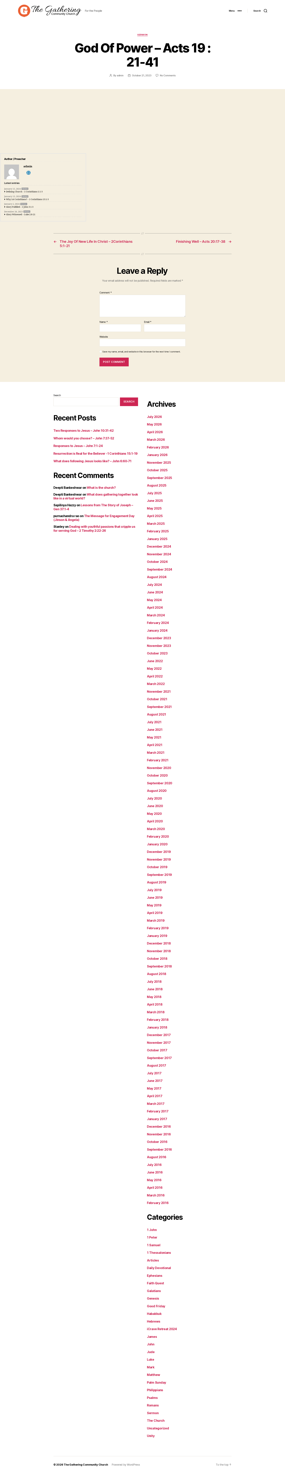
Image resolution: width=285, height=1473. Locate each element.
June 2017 (155, 1081)
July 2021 (154, 722)
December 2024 (159, 546)
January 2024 (157, 630)
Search (57, 395)
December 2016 (159, 1126)
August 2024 (157, 577)
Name (103, 322)
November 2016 (159, 1134)
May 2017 (154, 1088)
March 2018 (155, 1012)
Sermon (142, 34)
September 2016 (159, 1149)
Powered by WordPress (126, 1464)
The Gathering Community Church (86, 1464)
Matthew (153, 1375)
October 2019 (157, 867)
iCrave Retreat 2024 (162, 1329)
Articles (153, 1260)
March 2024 (156, 615)
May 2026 (154, 424)
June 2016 (155, 1172)
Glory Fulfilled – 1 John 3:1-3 (19, 207)
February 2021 (157, 760)
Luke (150, 1359)
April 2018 (154, 1004)
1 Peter (152, 1237)
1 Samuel (153, 1245)
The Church (155, 1420)
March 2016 (155, 1195)
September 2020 (159, 783)
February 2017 (157, 1111)
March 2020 (156, 829)
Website (103, 336)
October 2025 (157, 470)
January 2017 (157, 1119)
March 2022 (156, 684)
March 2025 (156, 524)
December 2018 (159, 943)
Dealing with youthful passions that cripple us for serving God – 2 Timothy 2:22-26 (94, 528)
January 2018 (157, 1027)
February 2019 (158, 928)
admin (120, 75)
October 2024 (157, 562)
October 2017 (157, 1050)
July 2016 (154, 1165)
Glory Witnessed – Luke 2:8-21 (20, 214)
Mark (151, 1367)
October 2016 (157, 1142)
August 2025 (156, 485)
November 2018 (159, 951)
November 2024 (159, 554)
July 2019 (154, 890)
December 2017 (159, 1035)
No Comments (167, 75)
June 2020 (155, 806)
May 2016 (154, 1180)
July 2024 (154, 585)
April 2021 (154, 745)
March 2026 (156, 439)
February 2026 (158, 447)
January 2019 (157, 936)
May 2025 (154, 508)
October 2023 (157, 653)
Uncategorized (158, 1428)
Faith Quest (155, 1283)
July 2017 (154, 1073)
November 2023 (159, 646)
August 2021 (156, 714)
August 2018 (156, 974)
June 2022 (155, 661)
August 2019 (156, 882)
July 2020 (154, 798)
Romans (153, 1405)
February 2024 (158, 623)
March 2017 (155, 1104)
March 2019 (155, 920)
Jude (151, 1352)
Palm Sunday (156, 1382)
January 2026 (157, 455)
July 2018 (154, 981)
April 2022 (155, 676)
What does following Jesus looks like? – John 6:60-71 (92, 461)
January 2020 (157, 844)
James (152, 1337)
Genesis (153, 1298)
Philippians (155, 1390)
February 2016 (158, 1203)
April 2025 (155, 516)
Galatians (154, 1291)
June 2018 (155, 989)
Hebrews (153, 1321)
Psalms (152, 1398)
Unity (151, 1436)
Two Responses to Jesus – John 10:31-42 (83, 430)
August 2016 (156, 1157)
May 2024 (154, 600)
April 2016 (154, 1187)
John (150, 1344)
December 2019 (159, 852)
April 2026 (155, 432)
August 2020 (157, 791)
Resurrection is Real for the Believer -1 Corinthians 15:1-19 (95, 453)
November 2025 (159, 462)
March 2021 (155, 753)
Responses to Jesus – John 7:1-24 (78, 446)
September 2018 (159, 966)
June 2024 (155, 592)
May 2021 (154, 737)
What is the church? (101, 488)
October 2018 (157, 959)
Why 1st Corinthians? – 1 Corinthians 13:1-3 (27, 199)
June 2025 (155, 501)
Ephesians (154, 1276)
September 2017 (159, 1058)
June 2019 (155, 897)
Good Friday (156, 1306)
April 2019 (154, 913)
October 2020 (157, 775)
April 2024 (155, 607)
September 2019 (159, 875)
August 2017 (156, 1065)
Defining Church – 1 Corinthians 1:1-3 (24, 191)
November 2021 (159, 691)
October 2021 (157, 699)
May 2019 (154, 905)
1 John (152, 1230)
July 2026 (154, 417)
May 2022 (154, 668)
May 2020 (154, 814)
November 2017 (159, 1043)
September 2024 (159, 569)
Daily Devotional (159, 1268)
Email (147, 322)
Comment (105, 292)
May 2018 (154, 997)
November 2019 (159, 859)
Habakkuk (154, 1314)
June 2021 (155, 730)
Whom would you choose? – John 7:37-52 (83, 438)
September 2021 (159, 707)
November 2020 (159, 768)
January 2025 (157, 539)
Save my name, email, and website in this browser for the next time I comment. (141, 351)
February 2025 (158, 531)
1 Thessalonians (159, 1253)
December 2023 (159, 638)
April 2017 (154, 1096)
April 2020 (155, 821)
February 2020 (158, 836)
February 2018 (158, 1020)
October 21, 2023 (141, 75)
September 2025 (159, 478)
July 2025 (154, 493)
